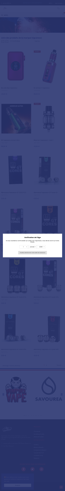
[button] (24, 246)
